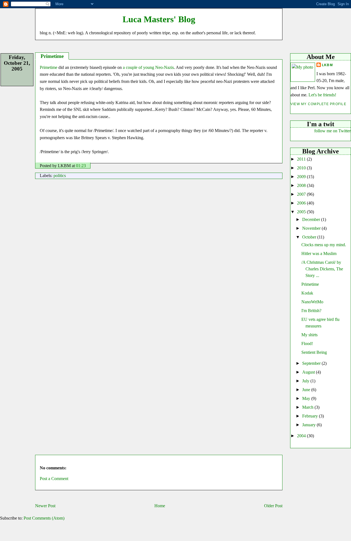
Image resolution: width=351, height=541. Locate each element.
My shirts (309, 334)
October (309, 237)
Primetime (310, 284)
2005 (302, 211)
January (309, 424)
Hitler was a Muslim (318, 253)
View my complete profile (318, 104)
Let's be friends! (322, 94)
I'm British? (311, 310)
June (306, 389)
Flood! (307, 343)
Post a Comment (54, 478)
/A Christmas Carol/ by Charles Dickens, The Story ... (322, 269)
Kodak (307, 293)
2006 (302, 203)
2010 (302, 168)
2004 (302, 435)
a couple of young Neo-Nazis (148, 67)
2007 (302, 194)
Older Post (273, 505)
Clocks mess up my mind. (323, 244)
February (310, 416)
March (308, 407)
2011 (302, 159)
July (306, 381)
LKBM (327, 65)
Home (159, 505)
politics (59, 175)
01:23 (81, 165)
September (312, 363)
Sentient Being (314, 352)
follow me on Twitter (332, 130)
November (312, 228)
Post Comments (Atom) (44, 518)
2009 (302, 176)
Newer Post (45, 505)
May (306, 398)
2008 (302, 185)
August (309, 372)
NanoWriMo (312, 301)
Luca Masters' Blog (159, 19)
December (311, 219)
